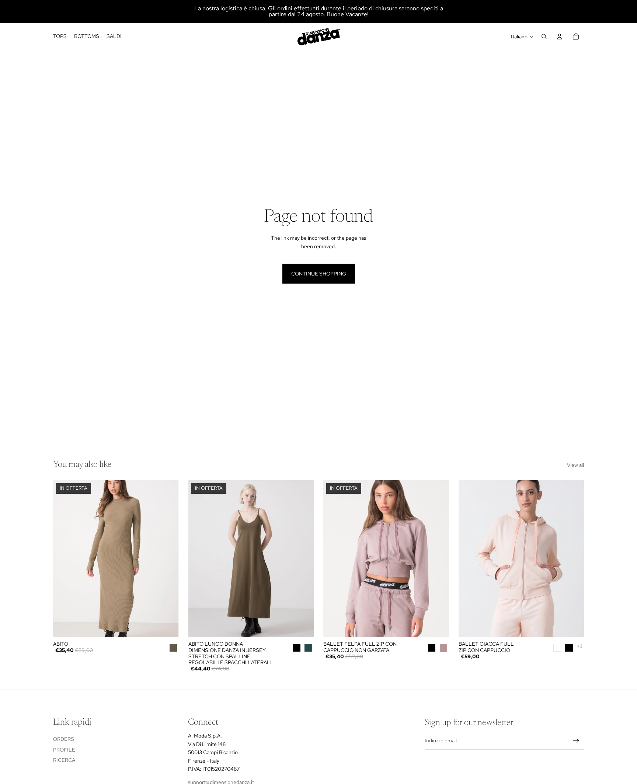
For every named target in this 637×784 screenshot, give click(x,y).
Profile (64, 749)
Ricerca (64, 760)
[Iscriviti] (576, 741)
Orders (63, 739)
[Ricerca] (544, 36)
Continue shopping (318, 273)
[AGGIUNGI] (167, 625)
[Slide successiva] (168, 559)
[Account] (559, 36)
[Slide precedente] (64, 559)
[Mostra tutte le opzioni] (579, 646)
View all (575, 465)
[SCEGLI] (302, 625)
